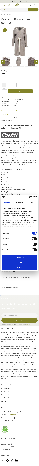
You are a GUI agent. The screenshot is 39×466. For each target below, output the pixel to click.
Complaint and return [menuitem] (6, 398)
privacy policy (28, 324)
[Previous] (3, 62)
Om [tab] (32, 202)
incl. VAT (26, 1)
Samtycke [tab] (7, 202)
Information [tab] (19, 202)
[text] (19, 71)
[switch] (34, 238)
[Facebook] (3, 461)
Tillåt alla (19, 257)
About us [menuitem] (3, 401)
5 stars (9, 271)
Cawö (7, 185)
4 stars (7, 271)
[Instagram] (7, 461)
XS (9, 85)
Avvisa (19, 267)
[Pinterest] (12, 461)
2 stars (4, 271)
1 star (3, 271)
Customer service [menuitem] (5, 388)
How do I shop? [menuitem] (5, 391)
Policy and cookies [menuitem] (5, 395)
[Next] (36, 62)
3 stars (6, 271)
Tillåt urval (19, 262)
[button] (2, 5)
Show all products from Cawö (10, 111)
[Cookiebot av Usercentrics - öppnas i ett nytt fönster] (29, 197)
